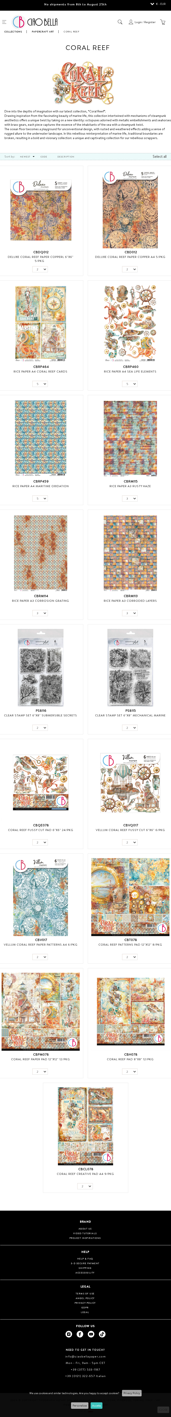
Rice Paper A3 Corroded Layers (130, 601)
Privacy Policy (132, 1393)
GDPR (85, 1307)
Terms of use (85, 1293)
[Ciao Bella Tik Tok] (102, 1334)
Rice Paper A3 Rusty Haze (130, 486)
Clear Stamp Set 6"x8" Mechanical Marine (130, 715)
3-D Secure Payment (85, 1263)
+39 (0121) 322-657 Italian (85, 1376)
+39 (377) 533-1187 (85, 1369)
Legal (85, 1312)
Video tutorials (85, 1233)
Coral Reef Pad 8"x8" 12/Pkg (130, 1059)
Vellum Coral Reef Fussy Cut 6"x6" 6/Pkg (130, 830)
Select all (160, 156)
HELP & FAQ (85, 1258)
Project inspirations (85, 1238)
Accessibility (85, 1272)
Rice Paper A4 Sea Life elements (130, 371)
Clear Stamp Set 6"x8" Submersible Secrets (40, 715)
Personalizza (80, 1405)
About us (85, 1228)
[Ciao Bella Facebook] (80, 1334)
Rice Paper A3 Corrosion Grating (40, 601)
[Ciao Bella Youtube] (91, 1334)
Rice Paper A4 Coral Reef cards (40, 371)
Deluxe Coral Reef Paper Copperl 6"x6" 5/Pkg (40, 259)
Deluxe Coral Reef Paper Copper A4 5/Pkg (130, 257)
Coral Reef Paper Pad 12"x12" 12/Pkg (40, 1059)
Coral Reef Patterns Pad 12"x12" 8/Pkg (130, 945)
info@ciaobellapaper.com (85, 1356)
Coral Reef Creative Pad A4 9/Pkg (85, 1174)
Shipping (85, 1268)
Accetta (96, 1405)
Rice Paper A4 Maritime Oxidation (40, 486)
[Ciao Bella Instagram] (68, 1334)
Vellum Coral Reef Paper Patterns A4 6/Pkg (40, 945)
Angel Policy (85, 1298)
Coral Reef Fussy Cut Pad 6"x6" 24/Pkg (40, 830)
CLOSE (163, 1410)
